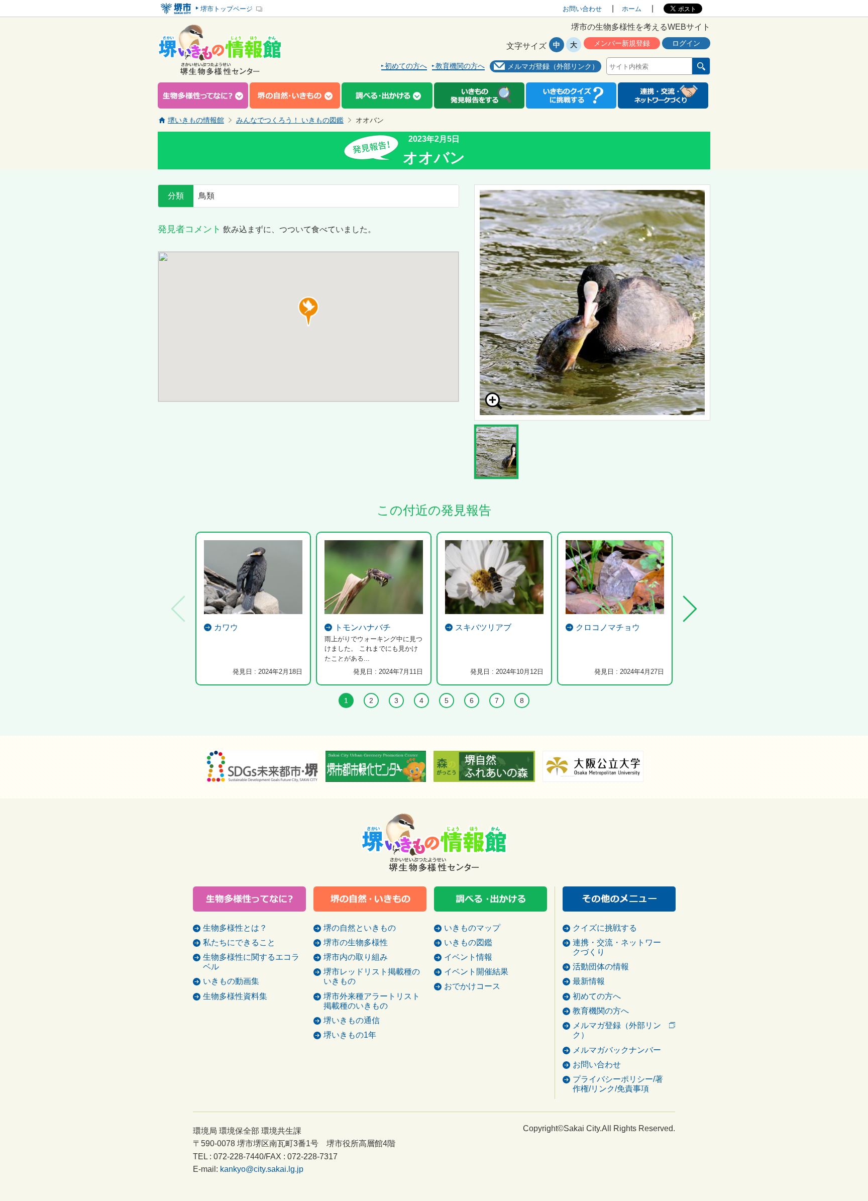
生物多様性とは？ (235, 928)
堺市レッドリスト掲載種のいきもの (371, 976)
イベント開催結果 (476, 971)
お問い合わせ (582, 9)
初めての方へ (406, 66)
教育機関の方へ (460, 66)
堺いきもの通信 (351, 1020)
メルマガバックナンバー (617, 1050)
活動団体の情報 (601, 966)
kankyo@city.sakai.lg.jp (261, 1169)
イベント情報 (468, 957)
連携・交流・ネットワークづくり (617, 947)
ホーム (631, 9)
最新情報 (589, 981)
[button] (308, 311)
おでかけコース (472, 986)
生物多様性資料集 (235, 996)
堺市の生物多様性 (355, 942)
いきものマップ (472, 928)
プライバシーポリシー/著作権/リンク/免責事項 (618, 1084)
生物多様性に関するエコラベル (251, 962)
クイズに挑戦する (605, 928)
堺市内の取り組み (355, 957)
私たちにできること (239, 942)
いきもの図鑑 (468, 942)
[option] (592, 302)
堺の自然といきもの (359, 928)
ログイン (686, 43)
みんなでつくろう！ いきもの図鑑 (290, 120)
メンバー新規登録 (622, 43)
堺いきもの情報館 (196, 120)
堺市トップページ (226, 9)
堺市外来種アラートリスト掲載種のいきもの (371, 1001)
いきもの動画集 (231, 981)
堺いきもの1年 (349, 1035)
